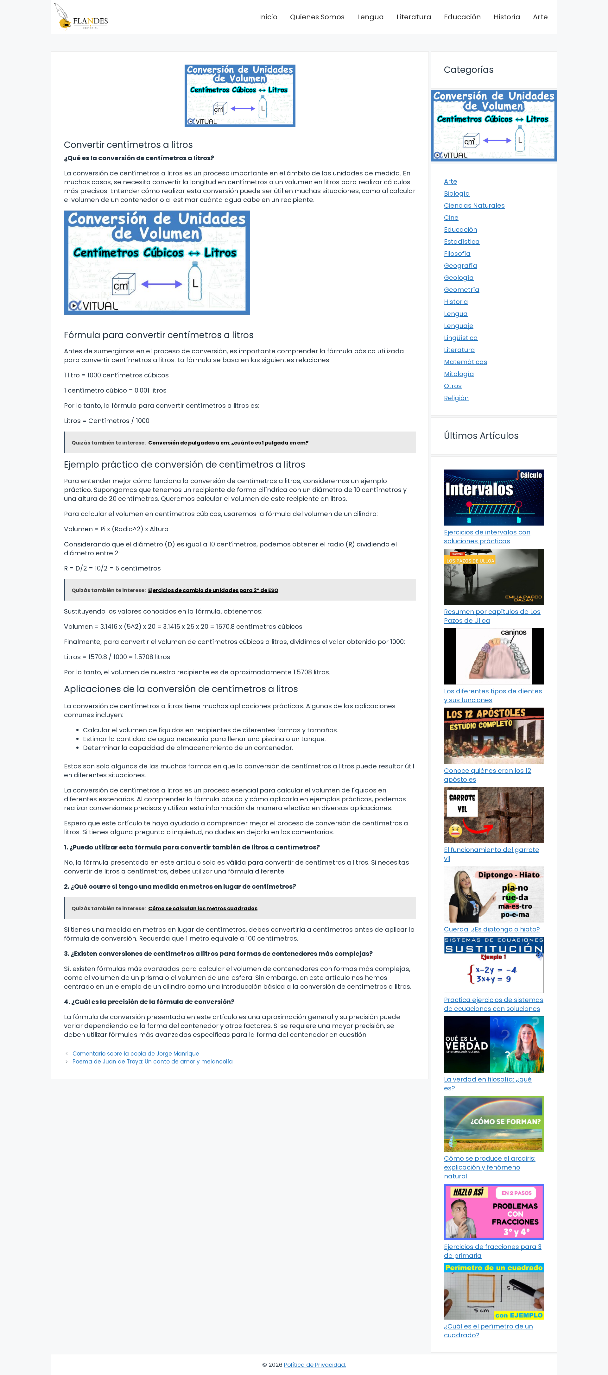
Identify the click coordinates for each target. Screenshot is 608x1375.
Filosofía (457, 253)
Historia (507, 17)
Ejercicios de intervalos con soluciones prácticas (487, 537)
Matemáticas (465, 361)
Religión (456, 398)
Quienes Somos (317, 17)
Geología (459, 277)
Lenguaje (458, 325)
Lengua (370, 17)
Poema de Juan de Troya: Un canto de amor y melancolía (153, 1061)
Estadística (462, 241)
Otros (453, 386)
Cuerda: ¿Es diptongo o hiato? (492, 929)
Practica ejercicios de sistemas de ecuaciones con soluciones (493, 1004)
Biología (457, 193)
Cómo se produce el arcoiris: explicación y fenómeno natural (489, 1167)
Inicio (268, 17)
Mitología (459, 373)
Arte (540, 17)
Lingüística (461, 337)
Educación (462, 17)
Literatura (413, 17)
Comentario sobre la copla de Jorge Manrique (136, 1053)
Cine (451, 217)
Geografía (460, 265)
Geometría (461, 289)
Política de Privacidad (314, 1365)
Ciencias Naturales (474, 205)
